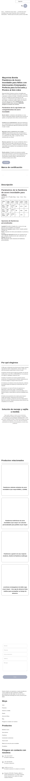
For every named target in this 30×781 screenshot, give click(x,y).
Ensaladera (4, 746)
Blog (3, 718)
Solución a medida (6, 710)
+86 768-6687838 (8, 761)
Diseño (3, 713)
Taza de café (5, 740)
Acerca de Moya (5, 716)
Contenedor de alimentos (7, 737)
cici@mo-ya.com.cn (8, 767)
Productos (4, 707)
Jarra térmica (5, 732)
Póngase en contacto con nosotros (9, 721)
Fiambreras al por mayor (10, 11)
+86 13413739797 (8, 756)
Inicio (2, 11)
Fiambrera (4, 735)
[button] (22, 6)
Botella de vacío (5, 729)
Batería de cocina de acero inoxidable (10, 743)
